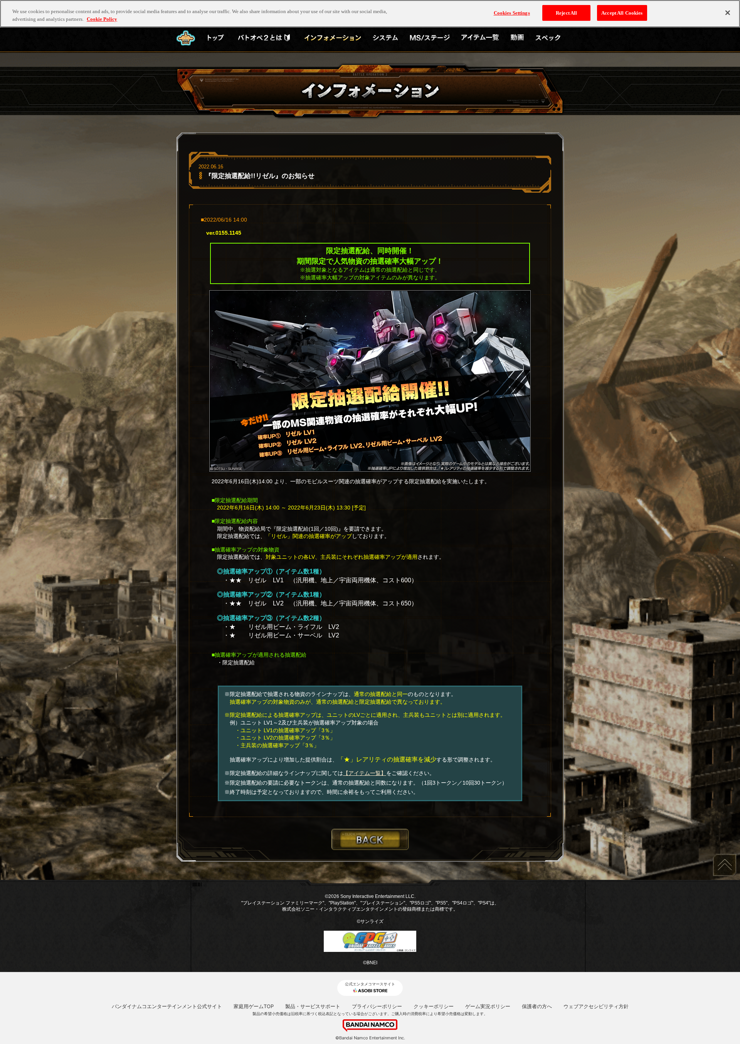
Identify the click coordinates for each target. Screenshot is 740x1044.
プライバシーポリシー (377, 1006)
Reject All (566, 13)
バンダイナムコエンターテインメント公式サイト (167, 1006)
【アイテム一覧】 (364, 773)
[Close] (727, 12)
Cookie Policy (102, 19)
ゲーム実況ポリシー (487, 1006)
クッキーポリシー (434, 1006)
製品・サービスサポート (312, 1006)
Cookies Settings (512, 13)
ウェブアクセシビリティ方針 (596, 1006)
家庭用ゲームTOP (254, 1006)
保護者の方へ (537, 1006)
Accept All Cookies (621, 13)
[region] (370, 13)
